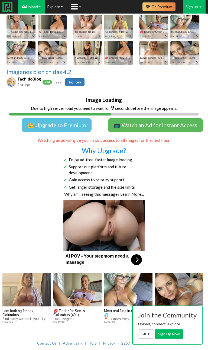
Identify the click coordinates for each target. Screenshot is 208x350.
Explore (53, 6)
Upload (32, 6)
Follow (75, 82)
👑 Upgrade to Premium (56, 125)
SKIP (146, 334)
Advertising (73, 343)
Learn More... (132, 194)
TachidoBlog (29, 78)
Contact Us (47, 343)
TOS (93, 343)
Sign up (192, 6)
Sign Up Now (169, 334)
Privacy (109, 343)
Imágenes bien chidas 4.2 (39, 72)
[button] (58, 82)
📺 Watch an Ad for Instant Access (155, 125)
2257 (125, 343)
